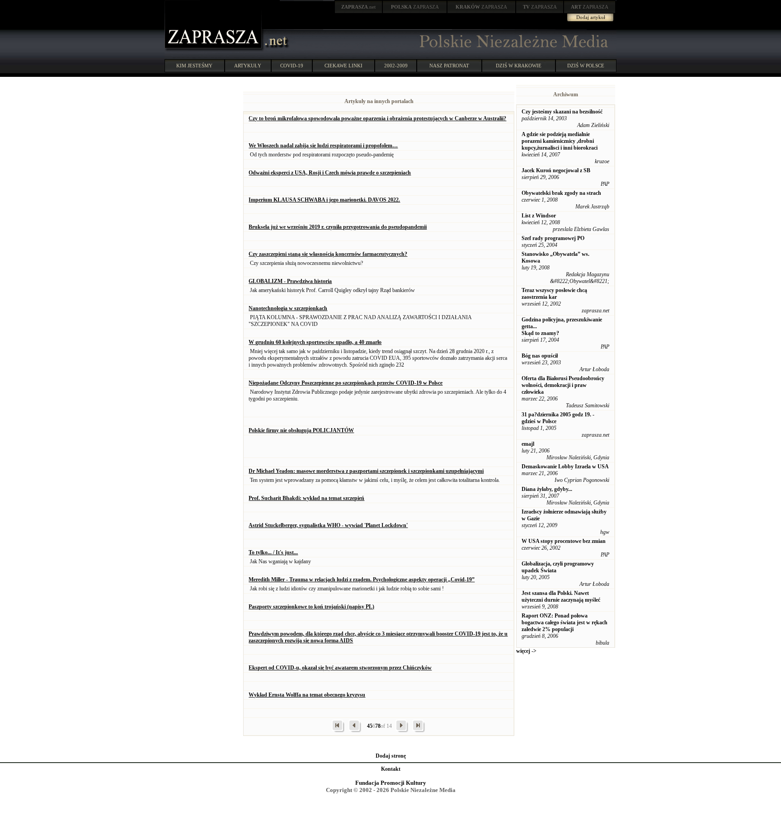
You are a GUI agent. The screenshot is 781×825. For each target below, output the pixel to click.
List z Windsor (539, 215)
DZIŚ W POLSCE (585, 65)
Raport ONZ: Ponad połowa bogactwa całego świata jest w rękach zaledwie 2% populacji (564, 622)
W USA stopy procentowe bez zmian (564, 541)
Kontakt (390, 769)
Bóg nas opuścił (540, 356)
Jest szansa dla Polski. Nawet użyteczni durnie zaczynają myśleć (561, 596)
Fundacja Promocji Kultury (390, 782)
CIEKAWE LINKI (343, 65)
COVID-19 (291, 65)
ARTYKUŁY (247, 65)
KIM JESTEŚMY (194, 65)
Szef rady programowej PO (553, 238)
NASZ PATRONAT (449, 65)
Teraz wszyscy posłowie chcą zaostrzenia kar (554, 293)
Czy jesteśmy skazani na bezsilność (562, 111)
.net (358, 6)
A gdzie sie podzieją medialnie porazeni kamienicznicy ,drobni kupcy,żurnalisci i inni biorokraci (560, 141)
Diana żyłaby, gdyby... (547, 489)
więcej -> (526, 651)
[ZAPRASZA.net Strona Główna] (214, 50)
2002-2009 (396, 65)
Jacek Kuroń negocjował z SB (556, 170)
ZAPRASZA (415, 6)
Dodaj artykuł (590, 17)
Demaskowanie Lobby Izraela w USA (565, 466)
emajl (528, 444)
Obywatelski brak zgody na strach (561, 193)
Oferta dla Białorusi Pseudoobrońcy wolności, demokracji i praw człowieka (563, 385)
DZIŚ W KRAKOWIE (518, 65)
